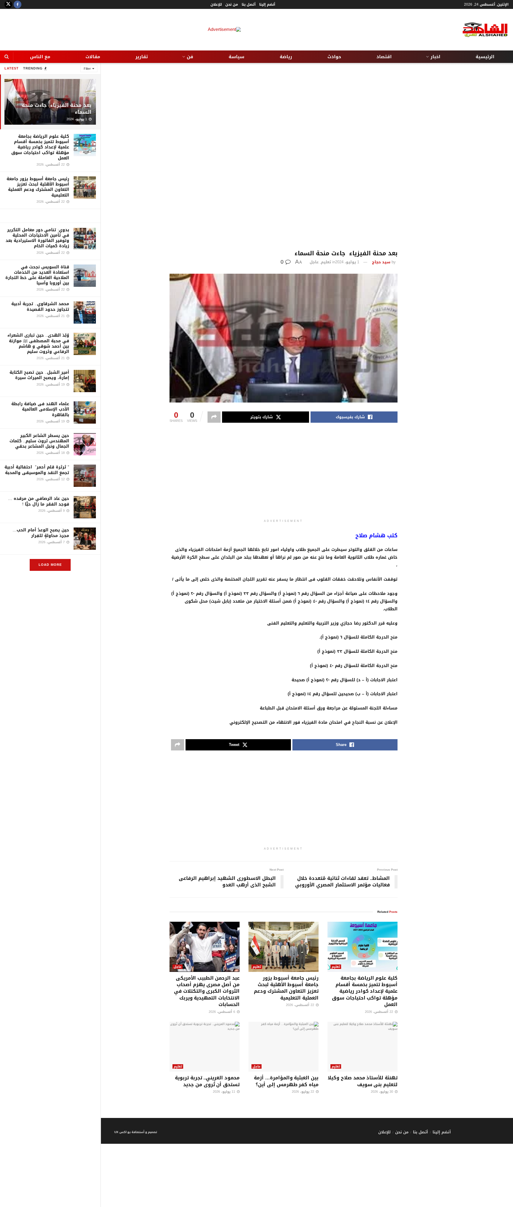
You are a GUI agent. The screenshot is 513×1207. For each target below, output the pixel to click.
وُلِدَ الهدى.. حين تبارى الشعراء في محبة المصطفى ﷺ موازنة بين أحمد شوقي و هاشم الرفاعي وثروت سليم (38, 343)
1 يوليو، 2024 (347, 262)
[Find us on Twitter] (8, 4)
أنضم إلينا (267, 4)
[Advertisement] (283, 156)
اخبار (435, 57)
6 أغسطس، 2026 (222, 1012)
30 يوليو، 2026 (382, 1092)
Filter (87, 69)
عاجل (314, 262)
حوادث (334, 57)
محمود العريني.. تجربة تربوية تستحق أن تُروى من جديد (207, 1081)
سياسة (236, 57)
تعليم (326, 262)
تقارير (141, 57)
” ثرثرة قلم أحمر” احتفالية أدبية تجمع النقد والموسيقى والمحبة (36, 469)
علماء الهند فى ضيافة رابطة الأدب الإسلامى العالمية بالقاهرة (40, 409)
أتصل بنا (249, 4)
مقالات (93, 57)
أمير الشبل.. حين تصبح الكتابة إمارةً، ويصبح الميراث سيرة (39, 375)
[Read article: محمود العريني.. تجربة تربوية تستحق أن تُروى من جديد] (205, 1047)
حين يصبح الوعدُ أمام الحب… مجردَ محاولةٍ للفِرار (40, 532)
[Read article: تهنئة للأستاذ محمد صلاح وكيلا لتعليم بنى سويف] (362, 1047)
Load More (50, 565)
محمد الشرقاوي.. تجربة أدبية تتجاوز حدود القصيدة (40, 306)
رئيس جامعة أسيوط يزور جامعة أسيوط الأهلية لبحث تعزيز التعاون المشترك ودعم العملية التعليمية (38, 187)
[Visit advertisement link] (50, 215)
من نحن (231, 4)
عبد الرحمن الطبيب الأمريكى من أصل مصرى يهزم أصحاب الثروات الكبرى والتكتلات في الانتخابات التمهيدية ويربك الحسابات (207, 991)
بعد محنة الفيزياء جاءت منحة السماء (56, 108)
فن (190, 57)
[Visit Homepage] (480, 29)
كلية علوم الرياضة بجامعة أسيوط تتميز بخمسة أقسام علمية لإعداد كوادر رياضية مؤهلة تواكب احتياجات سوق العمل (40, 147)
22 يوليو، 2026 (303, 1092)
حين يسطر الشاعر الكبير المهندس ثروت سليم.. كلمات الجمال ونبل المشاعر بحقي (39, 441)
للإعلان (216, 4)
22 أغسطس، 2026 (379, 1012)
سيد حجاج (381, 262)
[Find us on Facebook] (17, 4)
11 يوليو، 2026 (224, 1092)
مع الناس (40, 57)
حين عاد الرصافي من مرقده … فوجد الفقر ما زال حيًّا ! (38, 501)
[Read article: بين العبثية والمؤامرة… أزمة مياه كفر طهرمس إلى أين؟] (283, 1047)
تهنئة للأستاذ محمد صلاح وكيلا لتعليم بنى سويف (363, 1081)
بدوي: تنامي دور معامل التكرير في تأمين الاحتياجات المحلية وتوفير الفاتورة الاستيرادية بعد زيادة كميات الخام (37, 238)
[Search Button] (6, 56)
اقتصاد (384, 57)
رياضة (286, 57)
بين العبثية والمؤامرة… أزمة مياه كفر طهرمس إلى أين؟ (286, 1081)
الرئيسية (485, 57)
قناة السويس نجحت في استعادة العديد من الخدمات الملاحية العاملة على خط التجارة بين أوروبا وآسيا (37, 275)
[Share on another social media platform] (214, 417)
